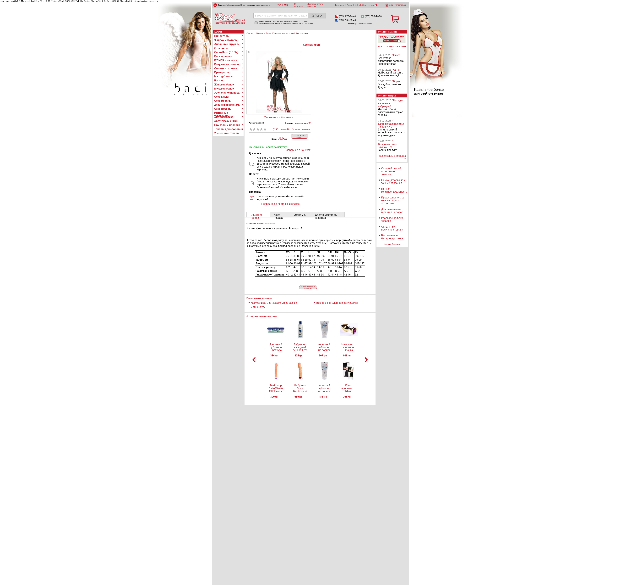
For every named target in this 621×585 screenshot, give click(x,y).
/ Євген (396, 69)
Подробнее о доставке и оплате (280, 203)
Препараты (221, 72)
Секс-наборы (222, 108)
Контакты (339, 5)
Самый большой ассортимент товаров (391, 171)
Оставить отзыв (301, 129)
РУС (286, 5)
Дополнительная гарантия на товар (392, 211)
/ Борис (396, 81)
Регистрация (400, 5)
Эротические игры (226, 121)
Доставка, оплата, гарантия (315, 5)
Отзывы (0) (282, 129)
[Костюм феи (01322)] (249, 52)
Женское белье (224, 84)
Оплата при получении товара (392, 228)
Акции (349, 5)
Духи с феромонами (227, 104)
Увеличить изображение (278, 117)
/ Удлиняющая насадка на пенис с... (391, 123)
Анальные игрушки (226, 44)
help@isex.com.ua (366, 5)
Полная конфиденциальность (394, 190)
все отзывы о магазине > (392, 48)
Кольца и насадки (225, 60)
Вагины (219, 80)
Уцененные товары (226, 133)
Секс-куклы (221, 96)
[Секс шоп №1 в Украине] (230, 18)
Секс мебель (222, 100)
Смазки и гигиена (225, 68)
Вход (391, 5)
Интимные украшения (221, 113)
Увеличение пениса (227, 92)
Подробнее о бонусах (297, 150)
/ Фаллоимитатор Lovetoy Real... (387, 144)
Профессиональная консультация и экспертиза (393, 200)
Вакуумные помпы (226, 64)
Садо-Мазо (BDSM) (226, 52)
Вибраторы (221, 36)
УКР (279, 5)
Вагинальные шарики (223, 56)
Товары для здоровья (228, 129)
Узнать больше (392, 244)
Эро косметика (223, 117)
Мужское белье (224, 88)
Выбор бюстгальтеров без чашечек (337, 302)
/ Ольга (396, 55)
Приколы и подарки (227, 125)
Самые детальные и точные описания (393, 181)
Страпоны (221, 48)
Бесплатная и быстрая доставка (392, 237)
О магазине (298, 5)
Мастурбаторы (224, 76)
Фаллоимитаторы (226, 40)
